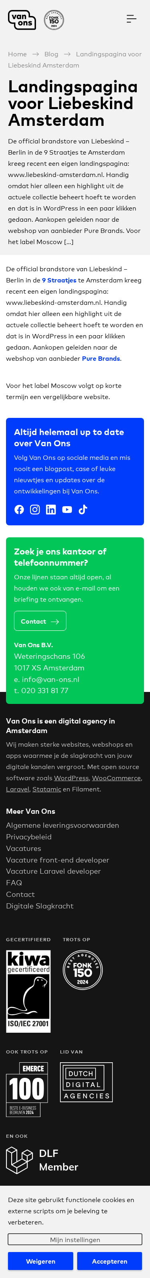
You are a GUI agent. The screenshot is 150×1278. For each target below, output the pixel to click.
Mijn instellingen (75, 1239)
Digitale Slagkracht (40, 905)
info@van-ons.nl (51, 679)
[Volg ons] (19, 510)
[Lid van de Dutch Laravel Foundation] (42, 1171)
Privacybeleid (29, 836)
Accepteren (109, 1260)
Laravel (17, 788)
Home (17, 53)
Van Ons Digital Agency (40, 20)
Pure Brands (101, 358)
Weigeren (40, 1260)
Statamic (46, 788)
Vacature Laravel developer (53, 870)
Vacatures (23, 848)
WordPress (71, 777)
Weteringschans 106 (49, 655)
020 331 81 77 (44, 690)
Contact (33, 620)
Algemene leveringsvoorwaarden (62, 824)
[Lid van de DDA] (86, 1099)
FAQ (14, 882)
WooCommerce (116, 777)
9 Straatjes (59, 279)
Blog (51, 53)
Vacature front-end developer (57, 859)
